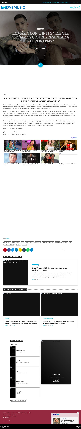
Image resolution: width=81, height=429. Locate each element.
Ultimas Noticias (40, 29)
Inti (22, 242)
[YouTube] (73, 3)
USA (70, 242)
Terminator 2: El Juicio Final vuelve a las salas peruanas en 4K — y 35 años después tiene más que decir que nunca (21, 322)
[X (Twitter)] (5, 420)
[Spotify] (6, 420)
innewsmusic (7, 238)
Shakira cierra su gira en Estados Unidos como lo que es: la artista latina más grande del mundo (59, 322)
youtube (24, 244)
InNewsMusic (15, 242)
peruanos (64, 242)
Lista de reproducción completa (18, 400)
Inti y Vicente (29, 242)
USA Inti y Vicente (9, 244)
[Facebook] (9, 420)
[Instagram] (77, 3)
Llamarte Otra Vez (48, 242)
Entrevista (7, 242)
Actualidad (7, 318)
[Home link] (13, 7)
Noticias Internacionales (48, 318)
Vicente (18, 244)
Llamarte (38, 242)
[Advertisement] (40, 82)
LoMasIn (57, 242)
